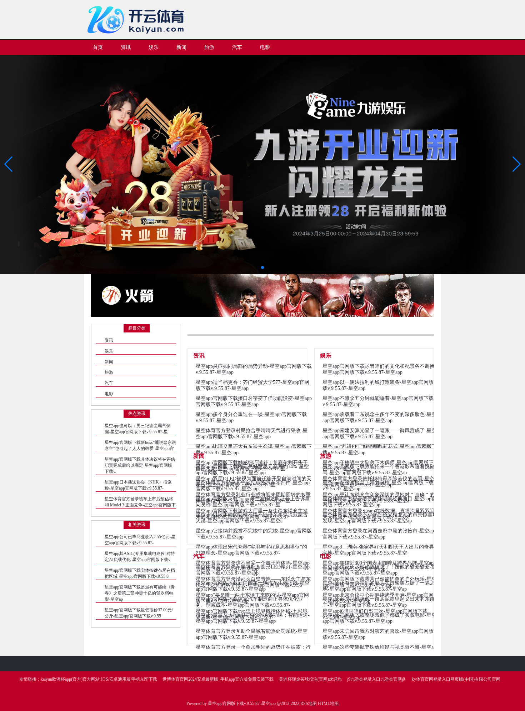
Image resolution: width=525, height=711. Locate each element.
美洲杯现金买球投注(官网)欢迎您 (310, 679)
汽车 (109, 383)
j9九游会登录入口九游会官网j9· (376, 679)
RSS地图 (308, 703)
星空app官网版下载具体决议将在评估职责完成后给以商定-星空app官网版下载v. (140, 465)
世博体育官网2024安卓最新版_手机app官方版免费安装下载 (218, 679)
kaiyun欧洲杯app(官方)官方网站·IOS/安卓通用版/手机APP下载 (99, 679)
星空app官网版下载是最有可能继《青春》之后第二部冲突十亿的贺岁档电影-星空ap (140, 593)
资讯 (109, 340)
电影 (109, 393)
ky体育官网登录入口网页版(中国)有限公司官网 (456, 679)
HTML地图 (328, 703)
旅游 (109, 372)
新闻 (109, 361)
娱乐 (109, 351)
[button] (516, 164)
